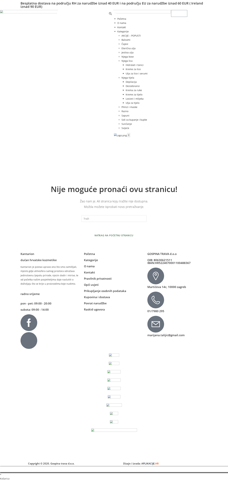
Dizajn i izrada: (141, 463)
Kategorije (123, 31)
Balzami (126, 39)
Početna (121, 18)
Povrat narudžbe (95, 303)
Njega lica (127, 60)
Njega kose (128, 56)
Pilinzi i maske (129, 107)
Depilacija (131, 81)
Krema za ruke (134, 90)
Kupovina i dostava (97, 297)
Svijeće (125, 128)
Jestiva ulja (128, 52)
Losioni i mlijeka (135, 98)
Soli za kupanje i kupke (134, 119)
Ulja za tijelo (132, 102)
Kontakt (121, 27)
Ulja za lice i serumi (137, 73)
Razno (125, 111)
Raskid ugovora (94, 309)
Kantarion (27, 254)
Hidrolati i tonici (135, 65)
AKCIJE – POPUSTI (131, 35)
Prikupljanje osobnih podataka (105, 291)
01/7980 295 (155, 311)
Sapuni (125, 115)
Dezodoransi (133, 86)
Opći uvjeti (91, 285)
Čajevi (125, 44)
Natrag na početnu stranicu (114, 235)
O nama (121, 23)
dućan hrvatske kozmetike (39, 260)
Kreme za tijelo (134, 94)
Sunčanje (127, 123)
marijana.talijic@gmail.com (166, 335)
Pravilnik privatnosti (98, 278)
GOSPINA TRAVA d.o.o (162, 254)
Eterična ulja (129, 48)
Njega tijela (128, 77)
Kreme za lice (133, 69)
